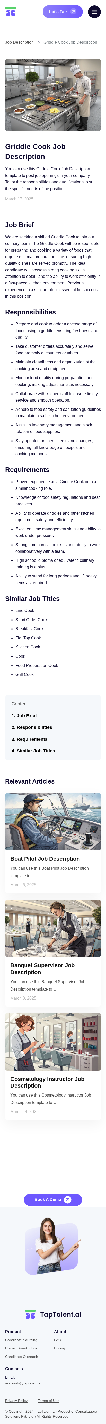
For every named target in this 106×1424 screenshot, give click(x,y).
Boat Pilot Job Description (45, 859)
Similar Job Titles (36, 750)
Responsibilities (34, 727)
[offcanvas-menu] (94, 11)
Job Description (19, 42)
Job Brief (27, 715)
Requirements (32, 739)
